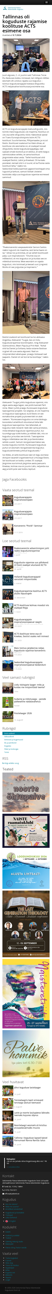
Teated (7, 769)
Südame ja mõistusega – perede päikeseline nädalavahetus (30, 700)
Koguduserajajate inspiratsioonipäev (23, 498)
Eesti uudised (9, 733)
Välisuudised (9, 736)
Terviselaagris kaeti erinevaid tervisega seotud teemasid (28, 1101)
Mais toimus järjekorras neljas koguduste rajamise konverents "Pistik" (29, 650)
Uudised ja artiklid (12, 1235)
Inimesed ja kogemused (13, 739)
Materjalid (9, 1244)
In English (12, 1221)
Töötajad (9, 1215)
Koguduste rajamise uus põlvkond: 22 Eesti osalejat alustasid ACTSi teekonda (31, 565)
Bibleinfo (8, 1275)
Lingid (7, 1280)
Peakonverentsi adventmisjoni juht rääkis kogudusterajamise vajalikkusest (31, 551)
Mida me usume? (12, 1206)
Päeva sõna (10, 1247)
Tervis (6, 752)
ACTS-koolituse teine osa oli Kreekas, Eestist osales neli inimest (31, 635)
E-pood (8, 1260)
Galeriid (8, 1241)
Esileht (8, 1232)
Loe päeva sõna (13, 1167)
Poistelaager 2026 (23, 713)
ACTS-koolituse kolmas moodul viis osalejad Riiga (31, 606)
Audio (21, 1241)
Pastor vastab (21, 1247)
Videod (15, 1241)
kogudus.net (10, 1272)
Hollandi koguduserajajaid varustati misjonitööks (27, 578)
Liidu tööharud (11, 1217)
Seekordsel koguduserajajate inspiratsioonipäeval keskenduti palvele (30, 665)
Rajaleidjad (9, 1268)
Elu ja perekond (10, 743)
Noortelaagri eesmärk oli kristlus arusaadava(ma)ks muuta (30, 1126)
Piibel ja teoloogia (11, 749)
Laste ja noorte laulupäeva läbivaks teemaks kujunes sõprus (31, 1114)
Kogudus (7, 746)
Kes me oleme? (11, 1204)
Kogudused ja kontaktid (14, 1212)
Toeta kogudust (11, 1258)
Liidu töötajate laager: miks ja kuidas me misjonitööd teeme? (29, 686)
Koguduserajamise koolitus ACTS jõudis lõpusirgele (30, 592)
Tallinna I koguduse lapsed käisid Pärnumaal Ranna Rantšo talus (30, 1139)
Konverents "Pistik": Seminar (28, 525)
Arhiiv (7, 1270)
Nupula (8, 1277)
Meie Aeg (9, 1263)
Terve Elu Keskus (12, 1265)
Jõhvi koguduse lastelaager (27, 1087)
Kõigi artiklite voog (11, 763)
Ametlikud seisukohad (13, 1209)
